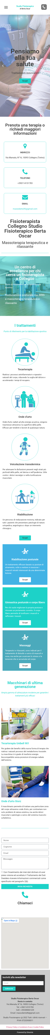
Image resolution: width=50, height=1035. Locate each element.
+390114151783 (27, 1007)
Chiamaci (25, 903)
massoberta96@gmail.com (25, 209)
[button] (6, 7)
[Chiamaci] (25, 895)
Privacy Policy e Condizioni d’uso (19, 1027)
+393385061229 (27, 1010)
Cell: (18, 1010)
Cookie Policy (38, 1027)
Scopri (25, 81)
